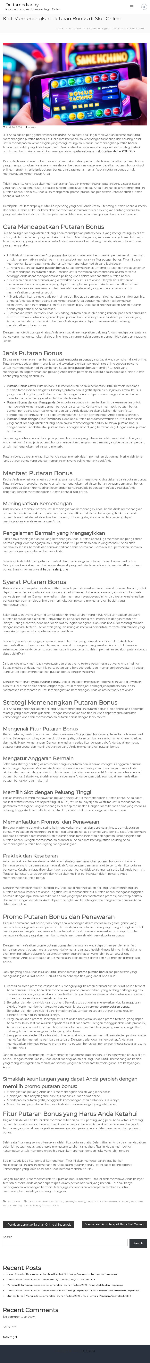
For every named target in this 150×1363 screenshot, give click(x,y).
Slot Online (75, 28)
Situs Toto (9, 1327)
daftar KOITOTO (124, 151)
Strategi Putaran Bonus (26, 1205)
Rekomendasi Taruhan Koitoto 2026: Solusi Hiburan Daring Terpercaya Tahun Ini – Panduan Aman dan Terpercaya (73, 1290)
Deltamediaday (22, 4)
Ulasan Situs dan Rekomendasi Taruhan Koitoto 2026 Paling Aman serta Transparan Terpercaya (62, 1273)
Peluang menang (74, 1201)
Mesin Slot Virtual (53, 1201)
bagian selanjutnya (56, 569)
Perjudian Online (97, 1201)
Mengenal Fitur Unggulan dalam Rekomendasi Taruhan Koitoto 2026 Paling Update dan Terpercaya (65, 1284)
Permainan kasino (118, 1201)
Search (7, 1237)
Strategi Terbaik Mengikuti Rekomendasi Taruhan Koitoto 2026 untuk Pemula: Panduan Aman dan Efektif (69, 1295)
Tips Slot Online (51, 1205)
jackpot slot (35, 1201)
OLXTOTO (88, 1351)
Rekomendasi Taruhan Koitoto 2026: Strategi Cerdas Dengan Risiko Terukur (51, 1279)
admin (32, 127)
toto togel (10, 1337)
